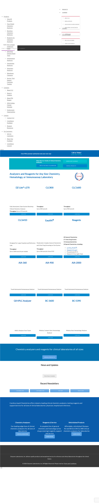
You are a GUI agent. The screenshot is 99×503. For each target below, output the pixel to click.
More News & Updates (49, 376)
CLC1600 (76, 187)
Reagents (76, 220)
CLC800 (49, 187)
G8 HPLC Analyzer (22, 300)
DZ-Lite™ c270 (23, 187)
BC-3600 (49, 300)
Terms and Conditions (70, 463)
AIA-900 (50, 262)
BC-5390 (76, 300)
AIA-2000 (76, 262)
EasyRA (49, 220)
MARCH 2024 (81, 390)
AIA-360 (23, 262)
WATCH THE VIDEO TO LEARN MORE (48, 165)
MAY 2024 (60, 390)
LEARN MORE (23, 214)
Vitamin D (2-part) (72, 250)
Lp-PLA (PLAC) (72, 248)
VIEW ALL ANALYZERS (22, 434)
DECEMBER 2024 (20, 390)
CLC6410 (22, 220)
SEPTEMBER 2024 (40, 390)
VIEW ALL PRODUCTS (71, 165)
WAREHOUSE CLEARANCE (72, 161)
